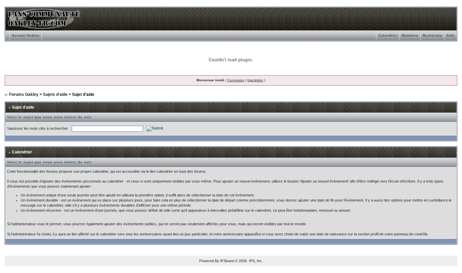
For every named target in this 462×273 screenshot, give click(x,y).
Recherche (432, 35)
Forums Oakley (24, 94)
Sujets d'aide (55, 94)
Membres (410, 35)
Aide (450, 35)
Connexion (235, 80)
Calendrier (387, 35)
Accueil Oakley (26, 35)
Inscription (255, 80)
